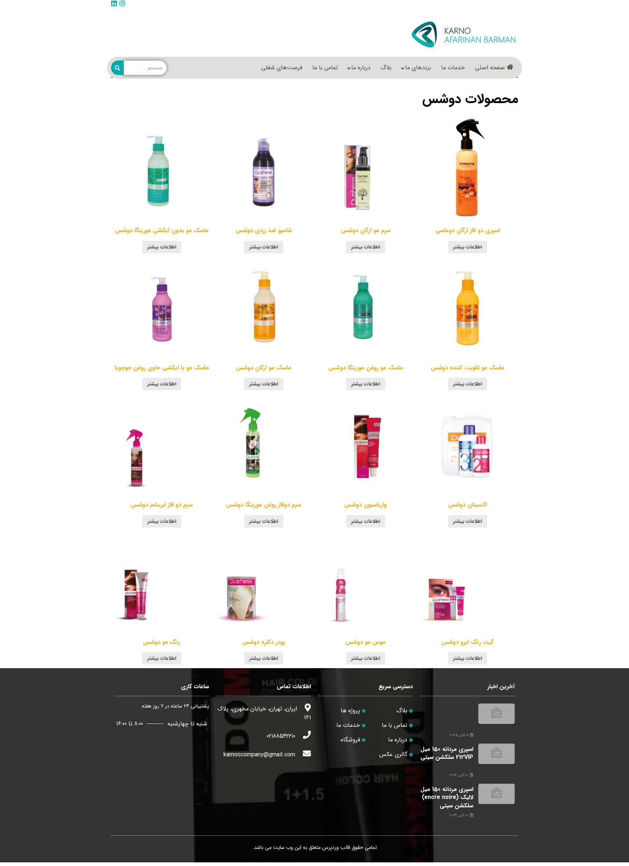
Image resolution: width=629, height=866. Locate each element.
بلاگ (386, 67)
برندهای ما (418, 67)
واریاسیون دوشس (365, 504)
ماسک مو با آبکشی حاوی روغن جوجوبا (162, 367)
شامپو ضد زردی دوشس (264, 230)
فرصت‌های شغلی (281, 67)
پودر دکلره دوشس (263, 642)
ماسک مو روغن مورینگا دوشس (365, 367)
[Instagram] (122, 3)
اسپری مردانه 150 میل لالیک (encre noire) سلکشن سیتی (446, 797)
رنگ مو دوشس (161, 642)
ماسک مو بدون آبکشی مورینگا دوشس (162, 230)
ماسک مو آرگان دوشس (263, 367)
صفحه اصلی (490, 67)
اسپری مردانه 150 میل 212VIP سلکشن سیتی (446, 753)
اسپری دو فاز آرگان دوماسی (467, 230)
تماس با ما (325, 67)
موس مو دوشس (365, 642)
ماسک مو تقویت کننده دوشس (467, 367)
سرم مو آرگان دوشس (366, 230)
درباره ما (361, 67)
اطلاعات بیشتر (467, 247)
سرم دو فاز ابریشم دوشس (162, 504)
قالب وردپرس (336, 847)
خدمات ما (453, 67)
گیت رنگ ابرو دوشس (467, 642)
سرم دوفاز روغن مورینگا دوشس (263, 504)
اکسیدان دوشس (467, 504)
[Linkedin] (114, 3)
